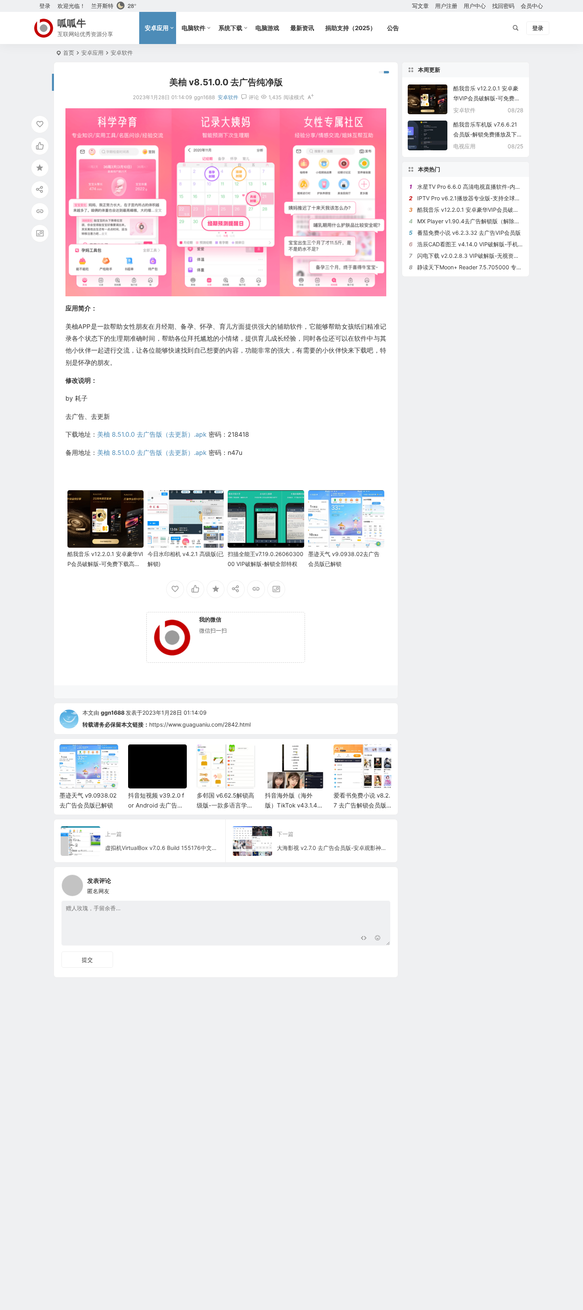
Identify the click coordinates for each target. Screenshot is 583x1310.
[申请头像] (382, 883)
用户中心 (475, 5)
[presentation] (346, 757)
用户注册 (446, 5)
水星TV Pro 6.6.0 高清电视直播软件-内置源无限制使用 (485, 186)
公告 (393, 28)
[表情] (377, 938)
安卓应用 (157, 28)
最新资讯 (302, 28)
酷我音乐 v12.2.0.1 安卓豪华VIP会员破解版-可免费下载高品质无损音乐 (105, 563)
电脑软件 (193, 28)
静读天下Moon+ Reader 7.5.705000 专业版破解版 (480, 267)
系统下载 (230, 28)
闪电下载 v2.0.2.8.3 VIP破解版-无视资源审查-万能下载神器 (491, 255)
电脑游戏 (267, 28)
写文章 (420, 5)
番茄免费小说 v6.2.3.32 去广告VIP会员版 (469, 232)
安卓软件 (122, 52)
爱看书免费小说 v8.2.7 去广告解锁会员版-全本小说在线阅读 (293, 805)
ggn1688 (113, 712)
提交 (87, 959)
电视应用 (464, 146)
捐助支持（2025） (350, 28)
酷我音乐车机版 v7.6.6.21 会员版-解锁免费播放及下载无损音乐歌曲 (487, 134)
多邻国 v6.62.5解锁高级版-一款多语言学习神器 (157, 805)
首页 (68, 52)
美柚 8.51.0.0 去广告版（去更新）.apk (152, 434)
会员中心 (532, 5)
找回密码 (503, 5)
